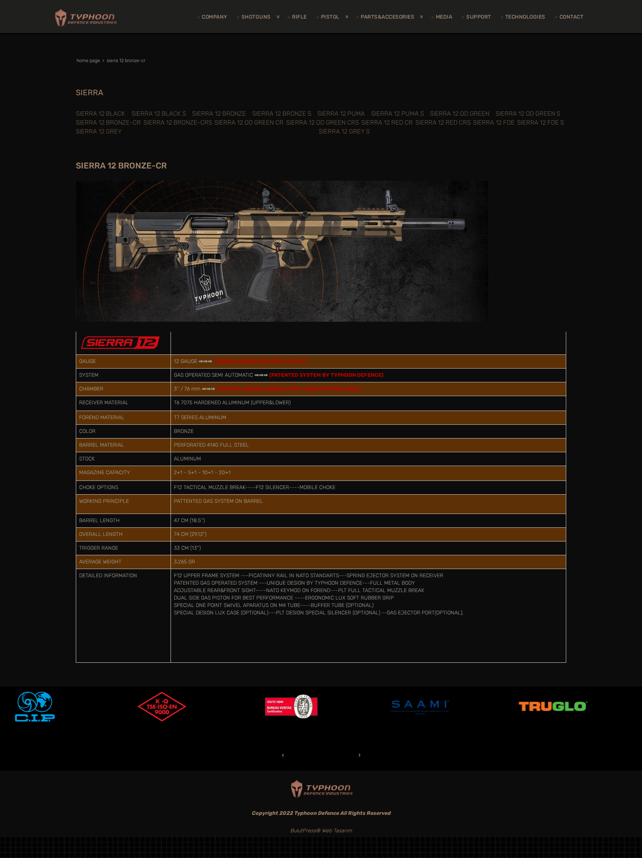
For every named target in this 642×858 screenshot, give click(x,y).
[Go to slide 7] (339, 755)
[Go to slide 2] (302, 754)
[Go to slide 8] (347, 755)
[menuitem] (213, 17)
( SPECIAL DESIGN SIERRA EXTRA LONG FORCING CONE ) (289, 389)
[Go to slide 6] (332, 755)
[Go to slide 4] (317, 755)
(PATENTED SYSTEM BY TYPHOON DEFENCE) (326, 375)
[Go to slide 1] (295, 755)
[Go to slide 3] (310, 755)
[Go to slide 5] (324, 755)
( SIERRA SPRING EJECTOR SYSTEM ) (260, 361)
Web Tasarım (337, 831)
